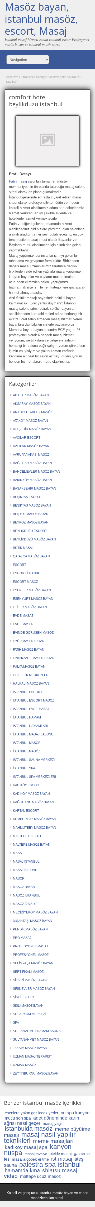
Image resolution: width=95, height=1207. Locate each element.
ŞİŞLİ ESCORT (24, 997)
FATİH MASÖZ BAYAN (28, 649)
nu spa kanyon (75, 1112)
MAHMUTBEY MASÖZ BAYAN (34, 827)
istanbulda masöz (29, 1128)
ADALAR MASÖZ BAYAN (31, 395)
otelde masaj (61, 1153)
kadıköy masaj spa (26, 1147)
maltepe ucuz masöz (40, 1176)
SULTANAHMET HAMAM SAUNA (37, 1031)
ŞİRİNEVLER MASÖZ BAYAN (34, 989)
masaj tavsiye (36, 1154)
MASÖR (19, 878)
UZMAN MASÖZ (24, 1065)
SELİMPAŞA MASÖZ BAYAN (33, 963)
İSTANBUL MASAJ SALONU (33, 734)
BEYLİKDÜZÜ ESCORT (30, 531)
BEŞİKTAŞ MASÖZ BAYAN (32, 505)
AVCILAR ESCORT (26, 438)
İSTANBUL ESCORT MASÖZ (33, 700)
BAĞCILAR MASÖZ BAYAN (32, 463)
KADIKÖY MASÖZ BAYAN (31, 794)
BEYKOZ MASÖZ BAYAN (31, 522)
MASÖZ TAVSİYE (25, 904)
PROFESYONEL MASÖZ (31, 955)
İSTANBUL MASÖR (27, 743)
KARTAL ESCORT (26, 811)
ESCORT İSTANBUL (27, 573)
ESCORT (19, 565)
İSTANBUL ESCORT (27, 692)
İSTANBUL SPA (24, 768)
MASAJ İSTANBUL (26, 861)
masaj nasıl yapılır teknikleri (39, 1137)
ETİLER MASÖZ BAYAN (30, 607)
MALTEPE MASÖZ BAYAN (31, 844)
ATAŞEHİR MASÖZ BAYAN (32, 429)
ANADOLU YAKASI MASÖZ (32, 412)
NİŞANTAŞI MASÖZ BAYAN (32, 921)
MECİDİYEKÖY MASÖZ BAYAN (35, 912)
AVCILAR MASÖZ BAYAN (31, 446)
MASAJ (18, 853)
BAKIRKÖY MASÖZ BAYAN (32, 480)
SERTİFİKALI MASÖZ (28, 972)
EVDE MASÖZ (23, 624)
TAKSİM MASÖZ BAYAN (30, 1048)
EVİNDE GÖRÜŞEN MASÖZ (33, 632)
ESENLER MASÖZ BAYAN (32, 590)
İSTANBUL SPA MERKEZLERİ (34, 777)
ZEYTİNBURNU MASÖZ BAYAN (36, 1073)
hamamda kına (22, 1170)
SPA (16, 1022)
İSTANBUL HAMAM (27, 717)
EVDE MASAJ (23, 616)
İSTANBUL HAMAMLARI (30, 726)
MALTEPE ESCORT (27, 836)
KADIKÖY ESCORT (27, 785)
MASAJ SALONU (25, 870)
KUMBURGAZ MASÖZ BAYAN (34, 819)
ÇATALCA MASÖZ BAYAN (31, 556)
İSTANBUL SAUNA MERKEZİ (34, 760)
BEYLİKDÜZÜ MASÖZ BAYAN (34, 539)
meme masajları (53, 1141)
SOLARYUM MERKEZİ (29, 1014)
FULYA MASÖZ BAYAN (29, 666)
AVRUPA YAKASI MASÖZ (31, 454)
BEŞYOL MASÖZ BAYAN (31, 514)
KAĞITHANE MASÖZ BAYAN (33, 802)
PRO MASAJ (22, 938)
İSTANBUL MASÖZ (26, 751)
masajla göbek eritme (30, 1159)
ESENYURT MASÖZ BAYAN (33, 599)
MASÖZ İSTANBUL (26, 895)
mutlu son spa (18, 1118)
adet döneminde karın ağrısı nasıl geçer (41, 1120)
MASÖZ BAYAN (24, 887)
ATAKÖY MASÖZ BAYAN (30, 421)
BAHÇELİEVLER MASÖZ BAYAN (36, 471)
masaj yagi (52, 1123)
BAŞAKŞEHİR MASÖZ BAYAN (34, 488)
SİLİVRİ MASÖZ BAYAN (30, 980)
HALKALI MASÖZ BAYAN (31, 683)
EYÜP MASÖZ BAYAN (29, 641)
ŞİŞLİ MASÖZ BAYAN (28, 1006)
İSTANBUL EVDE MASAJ (31, 709)
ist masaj (61, 1159)
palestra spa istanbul (50, 1164)
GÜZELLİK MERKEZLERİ (31, 675)
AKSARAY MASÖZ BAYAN (32, 404)
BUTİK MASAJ (23, 548)
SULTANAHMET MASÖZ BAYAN (36, 1039)
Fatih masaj (18, 181)
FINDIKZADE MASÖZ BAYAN (34, 658)
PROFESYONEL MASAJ (30, 946)
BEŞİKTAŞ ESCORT (27, 497)
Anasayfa (12, 76)
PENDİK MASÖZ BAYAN (30, 929)
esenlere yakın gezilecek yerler (31, 1113)
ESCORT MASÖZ (25, 582)
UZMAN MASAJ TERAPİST (32, 1056)
